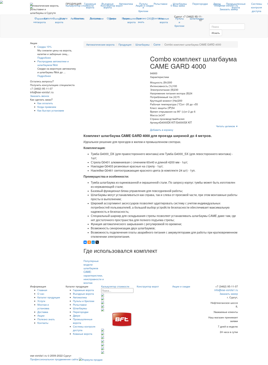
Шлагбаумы (180, 3)
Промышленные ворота (236, 5)
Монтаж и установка (43, 306)
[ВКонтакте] (85, 242)
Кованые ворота (82, 333)
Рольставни (160, 3)
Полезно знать (141, 20)
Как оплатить (45, 103)
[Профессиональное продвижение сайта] (90, 359)
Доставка (95, 18)
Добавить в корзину (161, 130)
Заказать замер (229, 293)
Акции (126, 18)
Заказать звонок (39, 96)
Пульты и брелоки (143, 7)
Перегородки (200, 3)
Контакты (158, 18)
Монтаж (78, 18)
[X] (97, 242)
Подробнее (44, 57)
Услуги (63, 18)
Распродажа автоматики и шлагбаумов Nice (53, 63)
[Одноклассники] (89, 242)
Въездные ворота (108, 5)
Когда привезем (46, 107)
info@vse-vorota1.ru (226, 290)
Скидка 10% (44, 46)
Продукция (125, 44)
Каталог (48, 18)
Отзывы (111, 18)
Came (157, 44)
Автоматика (126, 3)
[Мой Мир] (93, 242)
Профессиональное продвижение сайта (54, 359)
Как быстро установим (50, 110)
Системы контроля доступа (256, 7)
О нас (35, 20)
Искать (216, 33)
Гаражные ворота (90, 5)
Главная (42, 290)
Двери (217, 3)
